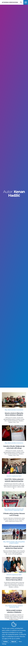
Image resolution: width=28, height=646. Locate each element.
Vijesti (19, 476)
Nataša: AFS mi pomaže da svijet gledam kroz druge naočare (14, 547)
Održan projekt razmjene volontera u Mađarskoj (14, 611)
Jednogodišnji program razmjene (17, 542)
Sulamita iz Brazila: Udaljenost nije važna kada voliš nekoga (14, 447)
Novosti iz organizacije (12, 476)
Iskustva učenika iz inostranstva (15, 410)
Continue (5, 641)
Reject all (13, 641)
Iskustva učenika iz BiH (11, 541)
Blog (6, 410)
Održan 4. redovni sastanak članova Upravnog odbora (14, 579)
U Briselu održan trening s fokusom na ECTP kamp (14, 514)
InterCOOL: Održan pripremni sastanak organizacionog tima (14, 480)
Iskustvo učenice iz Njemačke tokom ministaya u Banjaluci (14, 414)
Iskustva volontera (11, 509)
